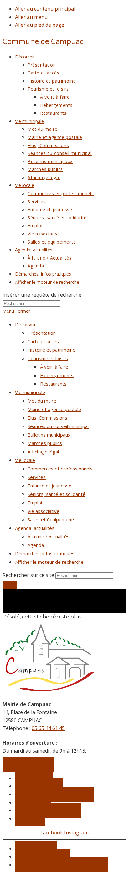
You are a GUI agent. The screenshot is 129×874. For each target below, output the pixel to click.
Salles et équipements (51, 519)
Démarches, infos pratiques (45, 553)
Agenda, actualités (34, 528)
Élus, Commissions (47, 418)
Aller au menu (31, 17)
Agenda (36, 545)
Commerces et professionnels (60, 468)
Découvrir (25, 324)
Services (37, 477)
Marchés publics (45, 443)
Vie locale (25, 460)
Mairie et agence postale (54, 409)
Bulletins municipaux (49, 435)
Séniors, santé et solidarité (56, 494)
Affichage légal (43, 451)
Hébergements (57, 375)
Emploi (35, 502)
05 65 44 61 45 (48, 728)
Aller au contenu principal (45, 8)
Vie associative (43, 511)
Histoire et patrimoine (51, 350)
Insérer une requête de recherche (42, 294)
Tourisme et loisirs (48, 358)
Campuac (43, 41)
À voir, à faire (54, 367)
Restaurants (53, 384)
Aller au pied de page (39, 24)
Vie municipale (30, 392)
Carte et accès (43, 341)
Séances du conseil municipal (58, 426)
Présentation (42, 333)
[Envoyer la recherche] (10, 585)
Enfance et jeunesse (49, 485)
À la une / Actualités (49, 536)
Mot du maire (42, 401)
